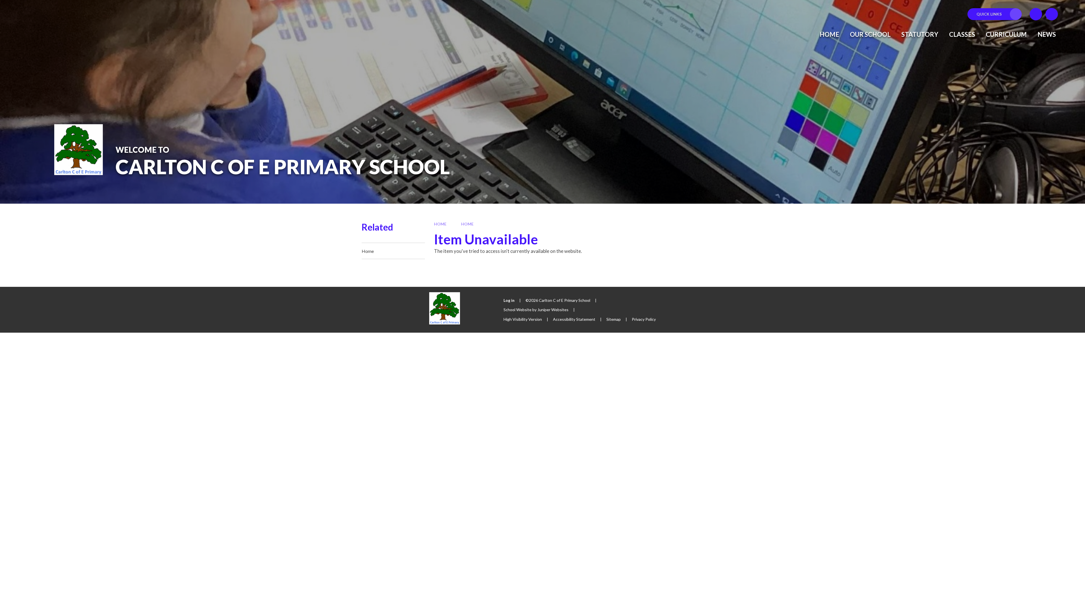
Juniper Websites (552, 309)
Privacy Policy (644, 319)
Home (440, 223)
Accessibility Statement (574, 319)
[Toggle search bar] (1051, 14)
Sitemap (613, 319)
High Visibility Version (523, 319)
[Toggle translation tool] (1036, 14)
